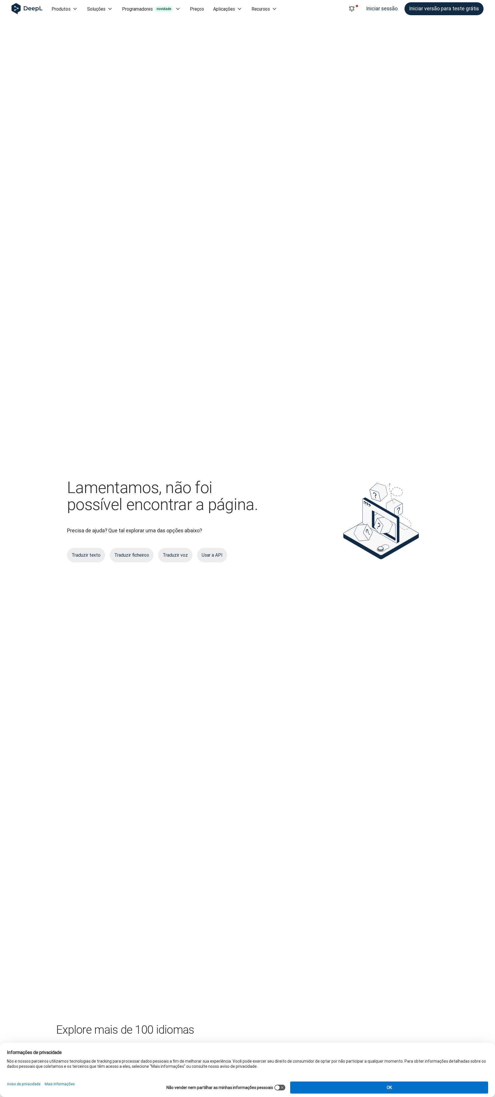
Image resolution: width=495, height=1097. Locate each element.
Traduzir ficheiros (131, 555)
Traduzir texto (86, 555)
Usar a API (212, 555)
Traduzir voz (175, 555)
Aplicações (224, 9)
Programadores (146, 9)
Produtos (61, 9)
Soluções (96, 9)
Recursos (261, 9)
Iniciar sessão (382, 8)
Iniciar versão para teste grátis (444, 8)
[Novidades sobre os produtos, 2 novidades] (351, 9)
